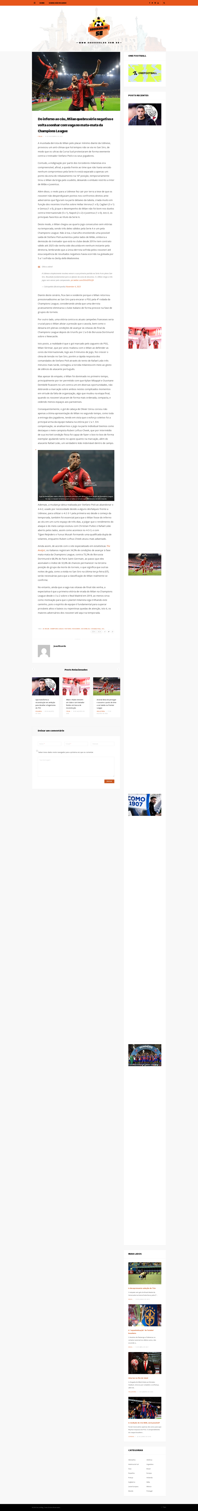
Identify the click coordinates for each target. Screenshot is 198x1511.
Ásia (129, 1469)
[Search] (163, 3)
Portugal (149, 1491)
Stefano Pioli (96, 629)
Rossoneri (76, 629)
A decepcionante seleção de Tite (142, 1288)
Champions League (57, 629)
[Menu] (34, 3)
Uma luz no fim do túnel (138, 1378)
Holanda (39, 711)
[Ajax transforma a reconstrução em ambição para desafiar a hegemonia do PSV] (45, 686)
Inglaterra (101, 711)
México (149, 1486)
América (149, 1460)
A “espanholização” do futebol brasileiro (140, 1331)
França (130, 1478)
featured (68, 629)
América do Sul (133, 1464)
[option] (45, 697)
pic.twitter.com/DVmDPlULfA (82, 280)
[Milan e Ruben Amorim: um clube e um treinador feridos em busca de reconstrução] (76, 686)
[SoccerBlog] (99, 28)
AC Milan (46, 629)
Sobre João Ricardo (57, 3)
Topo (164, 1507)
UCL (103, 629)
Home (42, 3)
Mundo (130, 1491)
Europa (149, 1473)
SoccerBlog (85, 629)
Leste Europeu (133, 1486)
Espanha (131, 1436)
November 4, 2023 (73, 286)
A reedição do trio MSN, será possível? (144, 1423)
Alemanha (131, 1460)
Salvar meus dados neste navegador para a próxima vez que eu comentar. (66, 752)
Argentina (150, 1464)
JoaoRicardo (60, 646)
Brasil (130, 1299)
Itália (40, 136)
